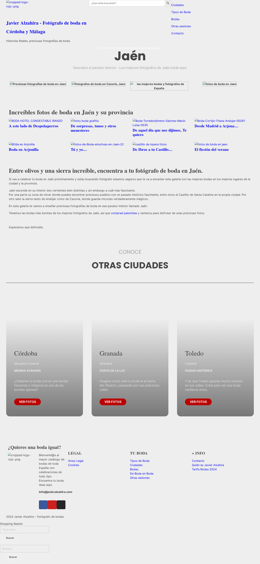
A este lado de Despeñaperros (33, 126)
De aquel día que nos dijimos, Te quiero (160, 132)
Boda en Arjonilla (24, 149)
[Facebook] (43, 504)
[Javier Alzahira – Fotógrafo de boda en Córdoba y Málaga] (47, 9)
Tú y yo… (79, 149)
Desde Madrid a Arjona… (216, 126)
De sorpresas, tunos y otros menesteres (93, 128)
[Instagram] (61, 504)
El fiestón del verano (212, 149)
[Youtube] (52, 504)
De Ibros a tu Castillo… (152, 149)
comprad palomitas (124, 213)
